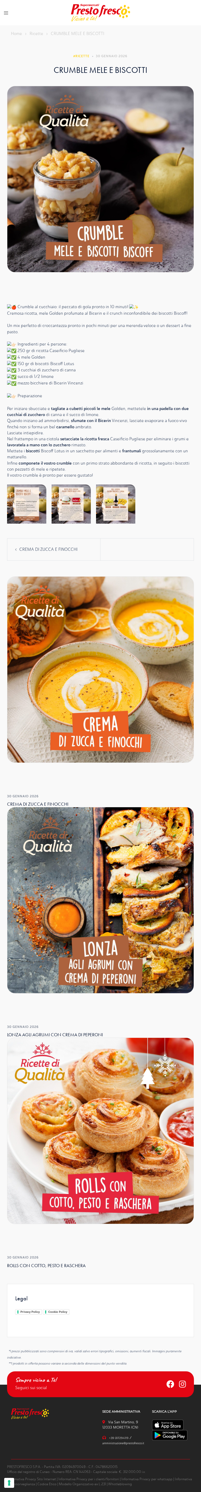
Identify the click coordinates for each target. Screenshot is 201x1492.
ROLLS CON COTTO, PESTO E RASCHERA (46, 1265)
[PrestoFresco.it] (100, 12)
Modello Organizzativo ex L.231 (82, 1484)
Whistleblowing (120, 1484)
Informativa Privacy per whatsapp (146, 1479)
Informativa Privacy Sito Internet (31, 1479)
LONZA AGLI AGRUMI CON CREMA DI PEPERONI (55, 1035)
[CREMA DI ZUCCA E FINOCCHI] (100, 668)
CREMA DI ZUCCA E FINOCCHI (48, 549)
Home (16, 33)
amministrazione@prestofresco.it (123, 1443)
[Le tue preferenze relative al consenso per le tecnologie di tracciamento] (9, 1483)
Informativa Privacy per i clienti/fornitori (88, 1479)
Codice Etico (47, 1484)
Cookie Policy (57, 1312)
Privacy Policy (30, 1312)
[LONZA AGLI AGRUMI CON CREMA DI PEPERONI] (100, 899)
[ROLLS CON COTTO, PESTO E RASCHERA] (100, 1130)
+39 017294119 (119, 1438)
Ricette (36, 33)
